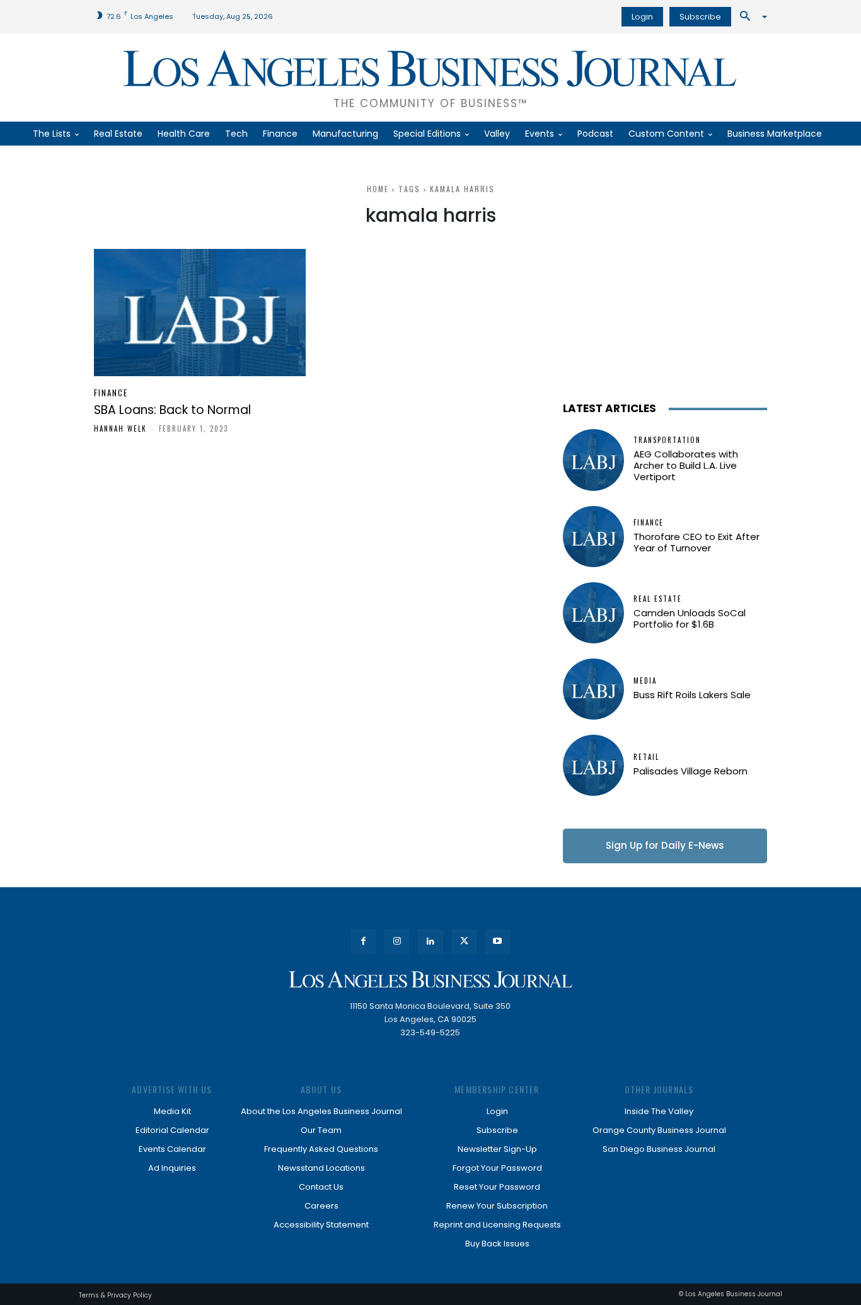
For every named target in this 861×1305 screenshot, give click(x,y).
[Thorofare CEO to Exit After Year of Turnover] (593, 536)
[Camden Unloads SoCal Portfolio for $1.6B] (593, 612)
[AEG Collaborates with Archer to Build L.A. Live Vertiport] (593, 459)
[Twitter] (464, 941)
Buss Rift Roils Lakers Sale (692, 694)
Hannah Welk (120, 428)
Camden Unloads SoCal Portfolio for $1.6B (689, 618)
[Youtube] (497, 941)
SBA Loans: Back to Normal (172, 409)
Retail (646, 757)
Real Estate (657, 598)
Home (378, 188)
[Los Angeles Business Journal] (430, 979)
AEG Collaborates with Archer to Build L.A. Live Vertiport (685, 465)
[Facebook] (363, 941)
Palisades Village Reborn (690, 771)
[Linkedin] (430, 941)
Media (645, 680)
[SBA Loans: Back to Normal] (200, 312)
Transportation (667, 440)
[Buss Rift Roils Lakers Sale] (593, 689)
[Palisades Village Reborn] (593, 765)
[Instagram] (396, 941)
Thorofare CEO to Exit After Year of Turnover (696, 542)
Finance (111, 393)
